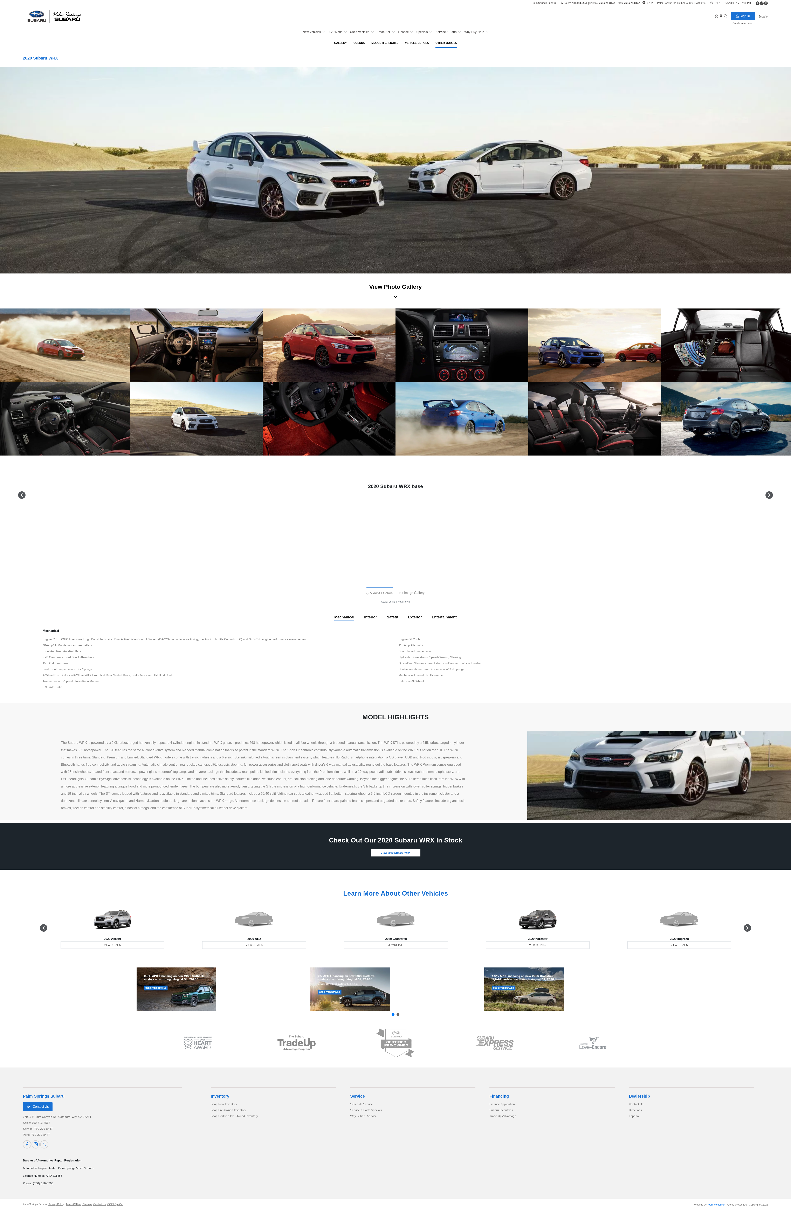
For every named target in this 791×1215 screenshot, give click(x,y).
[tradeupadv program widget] (296, 1042)
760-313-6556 (579, 3)
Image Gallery (414, 593)
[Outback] (176, 989)
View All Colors (381, 593)
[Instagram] (762, 3)
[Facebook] (757, 3)
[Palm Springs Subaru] (58, 16)
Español (634, 1116)
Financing (499, 1096)
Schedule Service (361, 1104)
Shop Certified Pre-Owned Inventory (234, 1116)
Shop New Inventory (224, 1104)
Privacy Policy (56, 1204)
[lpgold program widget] (198, 1043)
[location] (643, 3)
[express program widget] (494, 1042)
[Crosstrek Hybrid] (524, 989)
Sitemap (87, 1204)
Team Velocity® (715, 1204)
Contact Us (40, 1106)
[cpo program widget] (395, 1043)
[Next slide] (398, 1014)
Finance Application (502, 1104)
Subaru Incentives (501, 1110)
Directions (635, 1110)
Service (357, 1096)
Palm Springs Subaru (35, 1204)
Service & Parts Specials (366, 1110)
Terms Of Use (73, 1204)
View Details (112, 945)
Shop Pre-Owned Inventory (228, 1110)
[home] (717, 16)
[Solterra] (350, 989)
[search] (725, 16)
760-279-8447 (607, 3)
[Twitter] (766, 3)
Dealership (639, 1096)
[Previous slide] (393, 1014)
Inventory (220, 1096)
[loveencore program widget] (593, 1043)
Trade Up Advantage (502, 1116)
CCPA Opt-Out (115, 1204)
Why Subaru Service (363, 1116)
